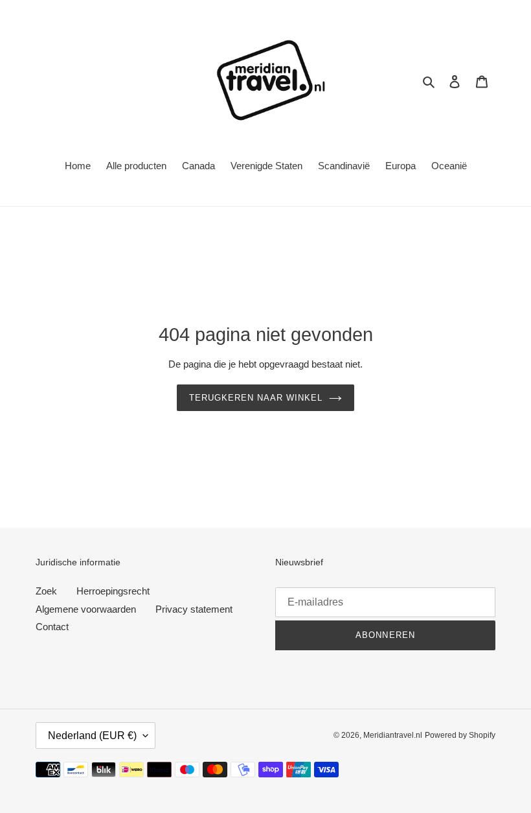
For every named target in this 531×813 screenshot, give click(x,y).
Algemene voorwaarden (86, 609)
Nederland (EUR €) (92, 735)
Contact (52, 626)
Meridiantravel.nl (392, 735)
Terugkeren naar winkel (256, 398)
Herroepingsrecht (113, 590)
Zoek (46, 590)
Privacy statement (193, 609)
